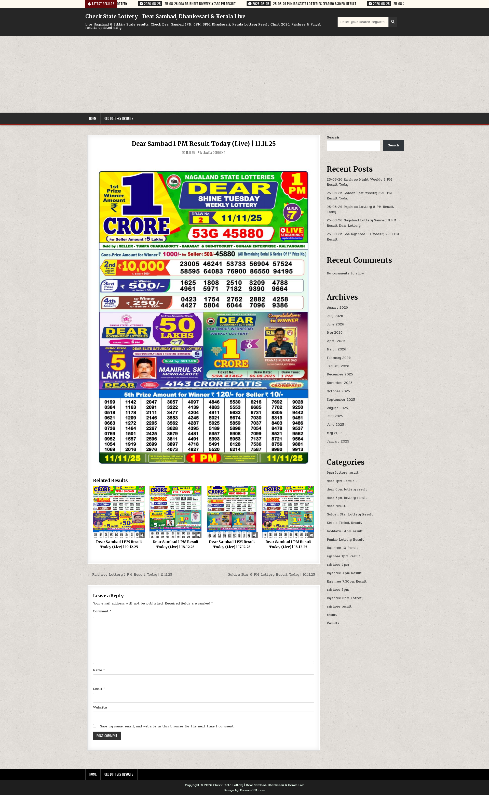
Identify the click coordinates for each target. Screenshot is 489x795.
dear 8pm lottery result (347, 497)
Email (99, 688)
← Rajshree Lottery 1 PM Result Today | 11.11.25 (129, 574)
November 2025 (339, 382)
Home (92, 118)
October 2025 (338, 391)
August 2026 (337, 307)
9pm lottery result (343, 472)
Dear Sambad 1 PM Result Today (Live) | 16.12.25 (288, 544)
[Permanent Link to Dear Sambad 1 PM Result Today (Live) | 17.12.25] (232, 512)
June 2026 (335, 324)
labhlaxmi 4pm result (345, 531)
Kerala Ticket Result (344, 522)
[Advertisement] (244, 74)
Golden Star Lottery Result (350, 514)
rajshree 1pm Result (343, 556)
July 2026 (335, 316)
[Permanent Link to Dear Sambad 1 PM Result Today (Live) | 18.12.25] (175, 512)
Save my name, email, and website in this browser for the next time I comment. (167, 726)
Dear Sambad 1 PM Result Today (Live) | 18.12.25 (175, 544)
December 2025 (340, 374)
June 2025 (335, 424)
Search (333, 137)
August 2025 (337, 408)
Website (100, 707)
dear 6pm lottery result (347, 489)
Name (99, 670)
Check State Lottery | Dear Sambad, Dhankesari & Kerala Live (165, 16)
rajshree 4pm (338, 564)
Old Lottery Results (118, 118)
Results (333, 623)
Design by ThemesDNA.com (244, 790)
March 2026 (336, 349)
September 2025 (341, 399)
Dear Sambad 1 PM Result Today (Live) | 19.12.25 (119, 544)
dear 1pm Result (340, 481)
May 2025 (335, 433)
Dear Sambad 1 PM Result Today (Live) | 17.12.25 (232, 544)
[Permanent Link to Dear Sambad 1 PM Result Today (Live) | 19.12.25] (119, 512)
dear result (336, 506)
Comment (102, 611)
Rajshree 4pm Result (344, 573)
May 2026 (335, 332)
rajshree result (339, 606)
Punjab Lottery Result (345, 539)
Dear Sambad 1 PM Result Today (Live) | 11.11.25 (204, 144)
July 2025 (335, 416)
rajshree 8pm (338, 589)
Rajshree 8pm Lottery (345, 598)
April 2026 (336, 341)
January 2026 (338, 366)
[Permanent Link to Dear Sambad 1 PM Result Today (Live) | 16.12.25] (288, 512)
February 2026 (339, 357)
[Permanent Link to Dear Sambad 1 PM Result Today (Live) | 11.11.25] (203, 313)
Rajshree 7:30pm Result (347, 581)
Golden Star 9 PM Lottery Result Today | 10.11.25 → (274, 574)
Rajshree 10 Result (342, 547)
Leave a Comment (214, 152)
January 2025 (338, 441)
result (332, 614)
